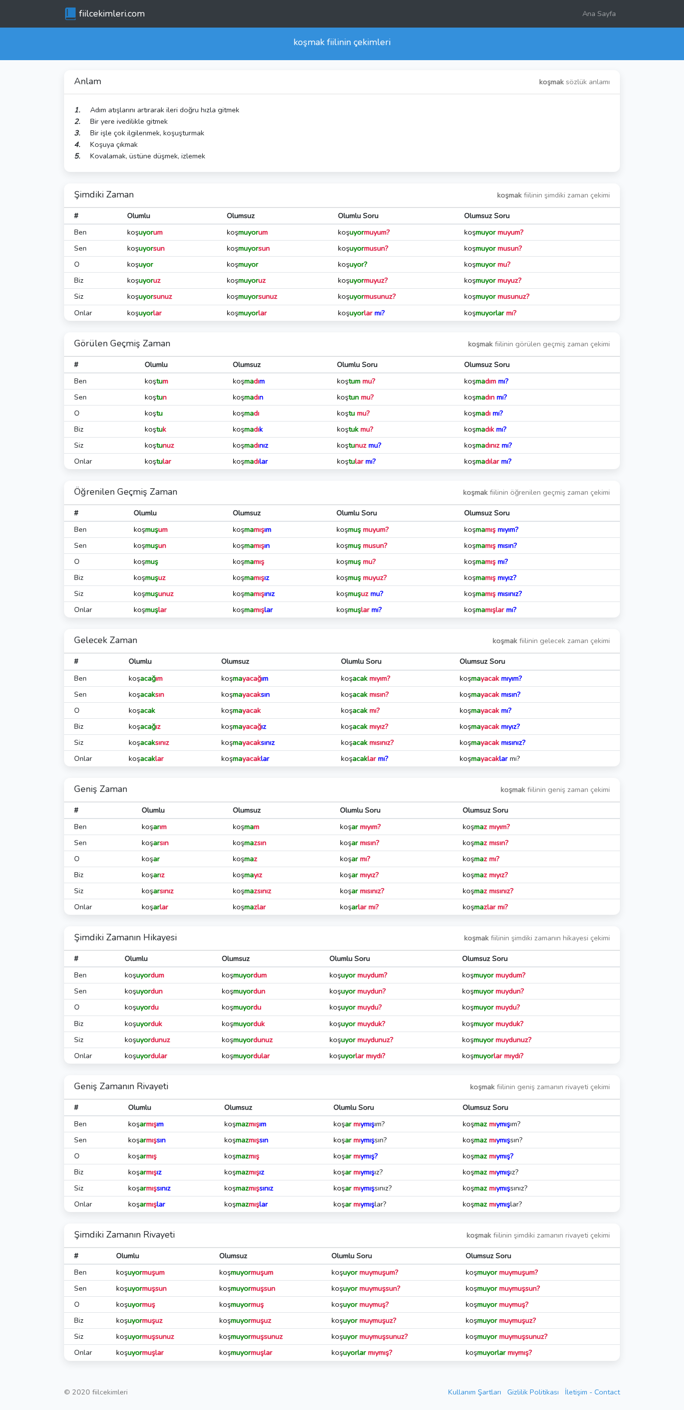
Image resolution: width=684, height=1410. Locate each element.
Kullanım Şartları (474, 1392)
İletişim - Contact (592, 1392)
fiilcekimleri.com (112, 14)
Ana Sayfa (599, 14)
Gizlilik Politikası (533, 1392)
